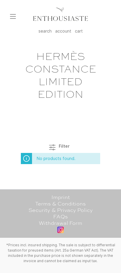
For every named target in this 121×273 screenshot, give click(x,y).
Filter (64, 146)
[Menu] (13, 16)
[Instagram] (60, 230)
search (45, 30)
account (63, 30)
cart (79, 30)
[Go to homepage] (60, 14)
